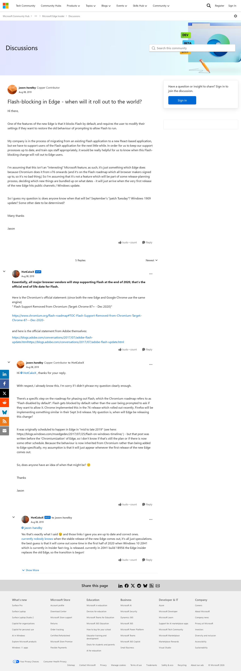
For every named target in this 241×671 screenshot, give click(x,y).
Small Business (127, 647)
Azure (161, 605)
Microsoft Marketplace (169, 635)
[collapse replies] (4, 271)
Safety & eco (167, 665)
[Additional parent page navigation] (36, 16)
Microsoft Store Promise (61, 641)
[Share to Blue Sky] (145, 585)
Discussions (74, 16)
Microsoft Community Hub (16, 16)
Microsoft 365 (126, 623)
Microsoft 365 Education (98, 623)
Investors (199, 629)
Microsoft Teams (127, 635)
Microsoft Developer (168, 611)
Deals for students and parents (101, 644)
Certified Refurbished (60, 635)
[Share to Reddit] (139, 585)
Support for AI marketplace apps (173, 623)
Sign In (232, 5)
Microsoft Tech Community (171, 629)
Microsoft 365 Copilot (130, 641)
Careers (198, 605)
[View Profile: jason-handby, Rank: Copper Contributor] (12, 89)
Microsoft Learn (166, 617)
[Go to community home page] (5, 5)
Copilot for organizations (23, 623)
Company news (202, 617)
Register (219, 5)
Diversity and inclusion (205, 635)
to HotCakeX (76, 362)
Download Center (58, 611)
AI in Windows (18, 635)
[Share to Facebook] (127, 585)
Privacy (103, 665)
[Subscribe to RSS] (151, 585)
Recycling (182, 665)
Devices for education (96, 611)
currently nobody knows (37, 539)
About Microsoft (202, 611)
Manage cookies (118, 665)
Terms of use (136, 665)
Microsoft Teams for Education (100, 617)
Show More (32, 570)
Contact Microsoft (87, 665)
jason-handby (27, 87)
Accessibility (200, 641)
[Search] (209, 5)
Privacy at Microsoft (204, 623)
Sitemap (71, 665)
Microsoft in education (97, 605)
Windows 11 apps (20, 647)
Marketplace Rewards (169, 641)
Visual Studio (165, 647)
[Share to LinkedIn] (120, 585)
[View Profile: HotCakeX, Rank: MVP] (16, 274)
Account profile (57, 605)
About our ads (197, 665)
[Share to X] (133, 585)
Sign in (182, 100)
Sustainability (201, 647)
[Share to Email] (158, 585)
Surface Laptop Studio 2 (23, 617)
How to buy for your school (99, 629)
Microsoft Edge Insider (53, 16)
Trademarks (151, 665)
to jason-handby (62, 517)
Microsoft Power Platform (132, 629)
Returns (54, 623)
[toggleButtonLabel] (235, 16)
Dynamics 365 (126, 617)
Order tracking (57, 629)
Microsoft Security (128, 611)
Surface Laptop (19, 611)
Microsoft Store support (61, 617)
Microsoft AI (126, 605)
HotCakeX (27, 271)
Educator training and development (96, 637)
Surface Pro (17, 605)
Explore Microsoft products (24, 641)
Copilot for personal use (23, 629)
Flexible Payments (58, 647)
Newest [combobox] (152, 260)
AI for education (94, 650)
